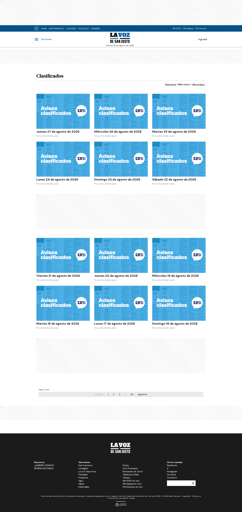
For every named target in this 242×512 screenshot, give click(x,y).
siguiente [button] (142, 394)
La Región (71, 28)
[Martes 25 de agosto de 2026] (179, 111)
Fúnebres (95, 28)
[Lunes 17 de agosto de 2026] (121, 303)
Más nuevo (184, 84)
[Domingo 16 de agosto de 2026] (179, 303)
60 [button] (131, 394)
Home (44, 28)
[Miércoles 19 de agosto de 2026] (179, 255)
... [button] (125, 394)
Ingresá (202, 39)
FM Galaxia (188, 28)
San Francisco (56, 28)
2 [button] (113, 394)
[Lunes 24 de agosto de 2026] (63, 159)
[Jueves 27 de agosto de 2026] (63, 111)
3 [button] (119, 394)
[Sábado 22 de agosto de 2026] (179, 159)
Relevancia (170, 84)
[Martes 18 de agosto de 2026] (63, 303)
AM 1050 (177, 28)
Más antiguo (198, 84)
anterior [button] (99, 394)
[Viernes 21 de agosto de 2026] (63, 255)
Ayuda (132, 498)
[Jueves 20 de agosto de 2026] (121, 255)
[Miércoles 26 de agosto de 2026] (121, 111)
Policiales (83, 28)
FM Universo (201, 28)
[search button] (36, 28)
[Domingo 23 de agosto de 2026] (121, 159)
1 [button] (108, 394)
